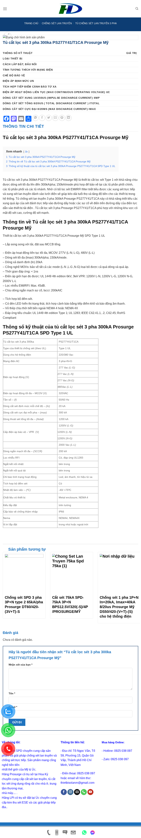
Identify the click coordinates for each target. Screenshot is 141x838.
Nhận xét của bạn (20, 664)
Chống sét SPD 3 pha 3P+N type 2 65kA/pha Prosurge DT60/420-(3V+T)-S (24, 604)
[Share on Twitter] (49, 118)
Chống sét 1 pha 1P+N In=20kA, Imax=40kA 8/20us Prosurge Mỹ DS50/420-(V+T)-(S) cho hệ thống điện (119, 606)
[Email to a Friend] (55, 118)
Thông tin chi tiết (23, 126)
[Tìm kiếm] (136, 8)
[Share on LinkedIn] (69, 118)
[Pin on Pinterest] (62, 118)
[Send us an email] (77, 792)
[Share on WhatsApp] (35, 118)
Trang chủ (31, 23)
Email (13, 707)
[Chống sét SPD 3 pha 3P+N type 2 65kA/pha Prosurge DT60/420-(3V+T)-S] (24, 573)
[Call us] (84, 792)
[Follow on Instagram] (70, 792)
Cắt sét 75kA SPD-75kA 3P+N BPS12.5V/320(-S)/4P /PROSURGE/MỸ (70, 604)
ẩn (26, 151)
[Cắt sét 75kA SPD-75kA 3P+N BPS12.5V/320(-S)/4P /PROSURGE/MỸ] (71, 573)
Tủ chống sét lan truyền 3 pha (96, 23)
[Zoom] (7, 35)
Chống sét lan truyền (57, 23)
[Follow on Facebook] (64, 792)
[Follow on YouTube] (90, 792)
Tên (12, 693)
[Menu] (5, 8)
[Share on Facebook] (42, 118)
